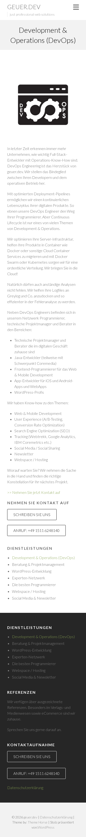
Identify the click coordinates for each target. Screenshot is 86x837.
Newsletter (23, 453)
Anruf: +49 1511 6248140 (36, 530)
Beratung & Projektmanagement (38, 564)
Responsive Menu (76, 7)
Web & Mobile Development (38, 413)
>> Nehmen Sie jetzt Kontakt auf (33, 492)
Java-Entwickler (27, 357)
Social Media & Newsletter (34, 598)
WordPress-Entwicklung (31, 571)
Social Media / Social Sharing (37, 448)
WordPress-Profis (29, 392)
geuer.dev (23, 6)
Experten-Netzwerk (28, 577)
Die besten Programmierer (34, 584)
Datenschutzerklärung (25, 787)
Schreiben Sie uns (31, 514)
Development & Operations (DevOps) (43, 557)
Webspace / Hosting (31, 459)
